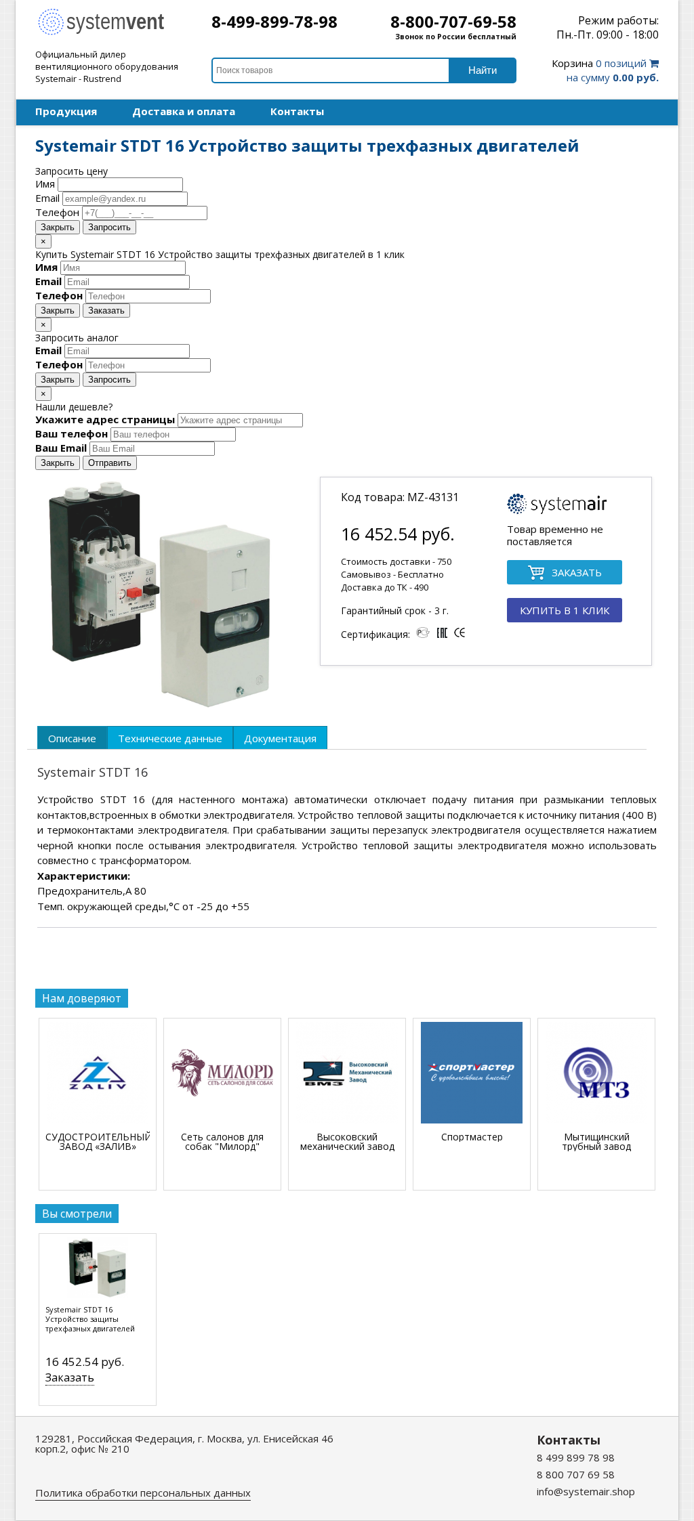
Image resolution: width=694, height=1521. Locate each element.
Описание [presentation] (72, 738)
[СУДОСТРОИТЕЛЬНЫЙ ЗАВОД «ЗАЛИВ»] (97, 1074)
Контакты (297, 111)
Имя (45, 183)
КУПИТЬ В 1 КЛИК (564, 610)
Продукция (66, 111)
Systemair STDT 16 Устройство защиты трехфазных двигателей (90, 1319)
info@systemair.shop (586, 1491)
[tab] (72, 737)
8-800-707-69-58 (453, 21)
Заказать (106, 310)
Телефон (57, 212)
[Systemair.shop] (109, 33)
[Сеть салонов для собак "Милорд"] (222, 1074)
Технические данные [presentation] (170, 738)
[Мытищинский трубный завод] (596, 1074)
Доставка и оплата (183, 111)
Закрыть (58, 227)
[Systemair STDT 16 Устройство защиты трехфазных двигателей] (97, 1271)
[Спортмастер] (472, 1074)
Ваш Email (61, 447)
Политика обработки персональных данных (143, 1492)
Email (47, 198)
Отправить (109, 463)
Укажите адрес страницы (105, 419)
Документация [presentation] (280, 738)
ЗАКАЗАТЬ (577, 572)
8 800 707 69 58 (576, 1474)
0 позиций (605, 70)
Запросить (109, 227)
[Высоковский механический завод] (347, 1074)
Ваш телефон (71, 433)
